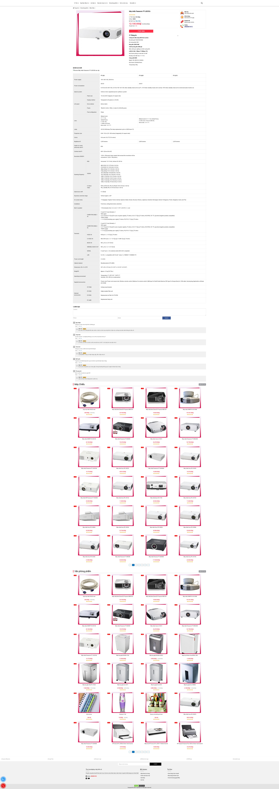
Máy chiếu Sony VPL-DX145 (190, 556)
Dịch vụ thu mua (124, 3)
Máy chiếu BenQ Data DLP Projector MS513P (156, 409)
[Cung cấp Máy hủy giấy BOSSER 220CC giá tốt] (156, 643)
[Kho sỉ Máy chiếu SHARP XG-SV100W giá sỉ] (190, 397)
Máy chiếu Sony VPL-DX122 (122, 497)
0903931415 (188, 27)
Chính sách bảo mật (145, 775)
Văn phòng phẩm (82, 571)
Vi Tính (75, 3)
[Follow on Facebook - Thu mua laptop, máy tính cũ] (87, 778)
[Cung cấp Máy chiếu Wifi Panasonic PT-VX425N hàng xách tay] (89, 486)
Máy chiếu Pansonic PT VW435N (122, 556)
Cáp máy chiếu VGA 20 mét (89, 409)
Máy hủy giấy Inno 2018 (156, 684)
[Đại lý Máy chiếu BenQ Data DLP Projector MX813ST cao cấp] (123, 397)
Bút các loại (89, 714)
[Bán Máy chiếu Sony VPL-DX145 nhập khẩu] (190, 544)
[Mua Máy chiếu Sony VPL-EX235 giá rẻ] (190, 456)
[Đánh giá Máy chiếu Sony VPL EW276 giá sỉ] (123, 456)
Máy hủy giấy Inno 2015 (122, 684)
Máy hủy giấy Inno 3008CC (190, 684)
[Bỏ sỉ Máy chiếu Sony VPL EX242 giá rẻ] (89, 544)
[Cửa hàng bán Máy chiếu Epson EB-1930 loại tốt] (156, 486)
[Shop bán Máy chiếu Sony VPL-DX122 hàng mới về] (123, 486)
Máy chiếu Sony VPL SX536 (122, 527)
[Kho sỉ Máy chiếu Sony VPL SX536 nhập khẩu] (123, 515)
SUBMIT (155, 764)
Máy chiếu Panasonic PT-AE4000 (122, 439)
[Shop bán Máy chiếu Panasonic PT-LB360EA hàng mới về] (156, 456)
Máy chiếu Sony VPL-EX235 (190, 468)
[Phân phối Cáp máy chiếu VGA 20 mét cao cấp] (89, 397)
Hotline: (92, 776)
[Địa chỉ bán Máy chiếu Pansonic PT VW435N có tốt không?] (123, 544)
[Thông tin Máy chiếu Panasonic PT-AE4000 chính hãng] (123, 427)
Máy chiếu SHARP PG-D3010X (89, 439)
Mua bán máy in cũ (101, 3)
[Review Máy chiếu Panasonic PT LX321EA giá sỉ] (89, 456)
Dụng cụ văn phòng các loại (156, 714)
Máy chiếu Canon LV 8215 (156, 439)
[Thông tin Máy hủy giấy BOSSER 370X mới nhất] (123, 643)
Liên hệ (142, 780)
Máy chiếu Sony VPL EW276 (122, 468)
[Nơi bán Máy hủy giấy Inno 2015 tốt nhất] (123, 672)
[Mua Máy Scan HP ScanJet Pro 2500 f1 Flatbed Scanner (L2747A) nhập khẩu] (156, 731)
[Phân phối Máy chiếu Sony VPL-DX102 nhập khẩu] (190, 486)
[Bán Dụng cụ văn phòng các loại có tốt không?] (156, 702)
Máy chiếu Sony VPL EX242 (89, 556)
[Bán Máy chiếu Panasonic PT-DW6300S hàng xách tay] (190, 427)
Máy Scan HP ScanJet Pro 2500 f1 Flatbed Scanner (156, 743)
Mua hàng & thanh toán (173, 775)
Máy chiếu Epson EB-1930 (156, 497)
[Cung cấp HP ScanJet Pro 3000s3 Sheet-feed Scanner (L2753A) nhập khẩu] (123, 731)
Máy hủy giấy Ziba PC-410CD (89, 684)
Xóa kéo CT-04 (122, 714)
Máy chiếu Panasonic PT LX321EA (89, 468)
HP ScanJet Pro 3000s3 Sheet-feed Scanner (122, 743)
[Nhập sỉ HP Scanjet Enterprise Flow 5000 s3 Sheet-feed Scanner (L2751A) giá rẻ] (190, 731)
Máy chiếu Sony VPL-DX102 (190, 497)
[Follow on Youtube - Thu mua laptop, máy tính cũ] (89, 778)
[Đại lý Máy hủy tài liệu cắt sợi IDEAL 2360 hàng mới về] (190, 643)
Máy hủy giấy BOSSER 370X (122, 655)
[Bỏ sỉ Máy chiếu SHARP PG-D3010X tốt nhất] (89, 427)
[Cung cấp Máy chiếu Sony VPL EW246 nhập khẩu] (190, 515)
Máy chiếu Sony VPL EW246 (190, 527)
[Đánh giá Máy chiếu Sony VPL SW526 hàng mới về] (89, 515)
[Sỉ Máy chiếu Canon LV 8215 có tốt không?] (156, 427)
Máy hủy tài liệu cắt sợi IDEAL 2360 (190, 655)
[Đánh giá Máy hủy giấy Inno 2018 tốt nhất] (156, 672)
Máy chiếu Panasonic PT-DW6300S (190, 439)
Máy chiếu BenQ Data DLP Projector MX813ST (122, 409)
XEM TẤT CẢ (202, 384)
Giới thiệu (143, 777)
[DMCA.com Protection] (139, 785)
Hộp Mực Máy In (84, 3)
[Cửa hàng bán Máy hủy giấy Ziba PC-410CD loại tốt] (89, 672)
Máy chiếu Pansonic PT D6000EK (156, 556)
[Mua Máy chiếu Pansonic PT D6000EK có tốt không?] (156, 544)
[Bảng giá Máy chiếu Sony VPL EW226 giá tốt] (156, 515)
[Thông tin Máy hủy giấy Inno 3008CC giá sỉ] (190, 672)
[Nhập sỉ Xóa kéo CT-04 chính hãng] (123, 702)
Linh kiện (93, 3)
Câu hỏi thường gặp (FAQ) (174, 777)
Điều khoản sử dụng (145, 773)
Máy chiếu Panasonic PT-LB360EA (156, 468)
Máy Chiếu (138, 21)
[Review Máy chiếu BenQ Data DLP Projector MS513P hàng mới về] (156, 397)
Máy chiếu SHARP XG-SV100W (190, 409)
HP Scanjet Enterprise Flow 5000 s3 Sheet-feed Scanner (190, 743)
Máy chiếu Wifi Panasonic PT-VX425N (89, 497)
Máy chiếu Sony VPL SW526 (89, 527)
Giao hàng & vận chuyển (173, 773)
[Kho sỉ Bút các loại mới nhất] (89, 702)
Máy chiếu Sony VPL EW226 (156, 527)
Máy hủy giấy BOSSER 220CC (156, 655)
